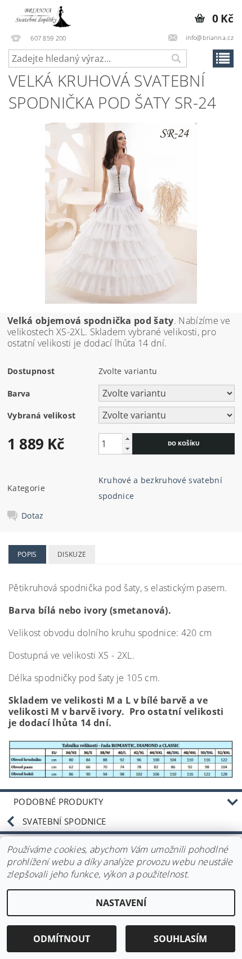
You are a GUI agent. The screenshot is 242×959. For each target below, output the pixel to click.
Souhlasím (180, 939)
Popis (27, 554)
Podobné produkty (58, 801)
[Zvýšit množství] (127, 438)
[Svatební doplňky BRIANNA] (41, 14)
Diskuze (71, 554)
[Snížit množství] (127, 448)
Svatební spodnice (64, 821)
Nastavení (121, 903)
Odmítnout (61, 939)
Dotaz (32, 516)
